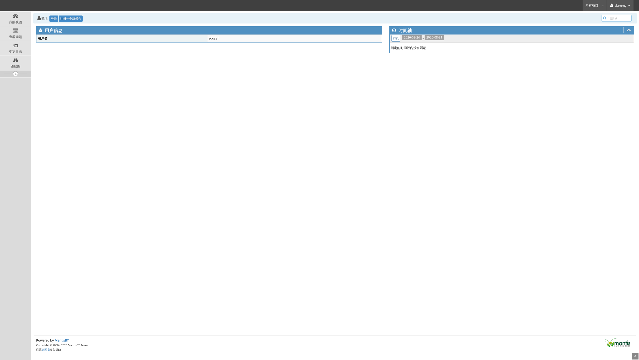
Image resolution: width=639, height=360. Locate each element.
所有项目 (592, 5)
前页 (396, 38)
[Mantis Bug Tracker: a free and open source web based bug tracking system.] (617, 342)
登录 (54, 18)
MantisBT (62, 340)
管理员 (46, 350)
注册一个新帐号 (70, 18)
